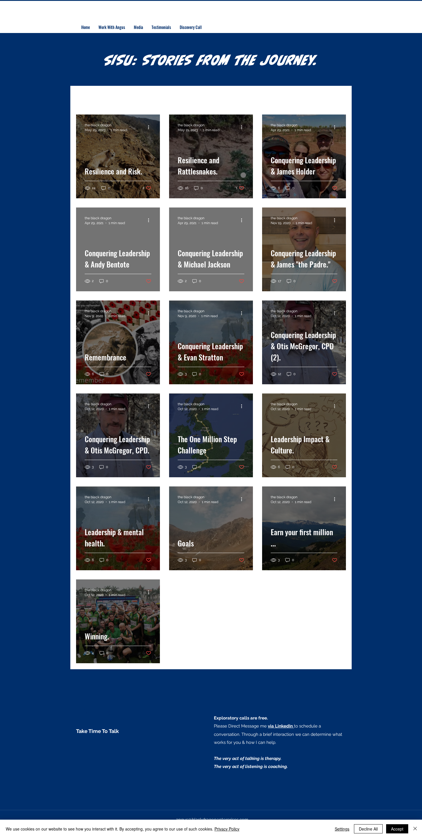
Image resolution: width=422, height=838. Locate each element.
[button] (338, 98)
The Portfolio (109, 97)
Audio (210, 97)
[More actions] (150, 127)
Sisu (187, 97)
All (79, 97)
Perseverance (153, 97)
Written (264, 97)
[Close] (415, 828)
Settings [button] (342, 829)
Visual (236, 97)
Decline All (368, 829)
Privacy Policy (226, 829)
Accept (397, 829)
